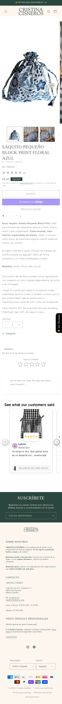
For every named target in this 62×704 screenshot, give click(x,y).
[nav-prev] (5, 442)
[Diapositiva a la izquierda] (3, 135)
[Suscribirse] (53, 515)
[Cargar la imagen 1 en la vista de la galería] (14, 134)
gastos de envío (26, 183)
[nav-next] (57, 442)
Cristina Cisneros (24, 688)
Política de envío (32, 697)
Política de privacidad (22, 693)
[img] (12, 173)
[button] (6, 11)
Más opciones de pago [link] (31, 209)
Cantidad (6, 319)
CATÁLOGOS (11, 637)
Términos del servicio (43, 693)
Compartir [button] (10, 333)
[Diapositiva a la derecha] (59, 135)
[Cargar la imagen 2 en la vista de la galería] (31, 134)
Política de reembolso (43, 688)
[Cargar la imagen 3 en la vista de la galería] (47, 134)
